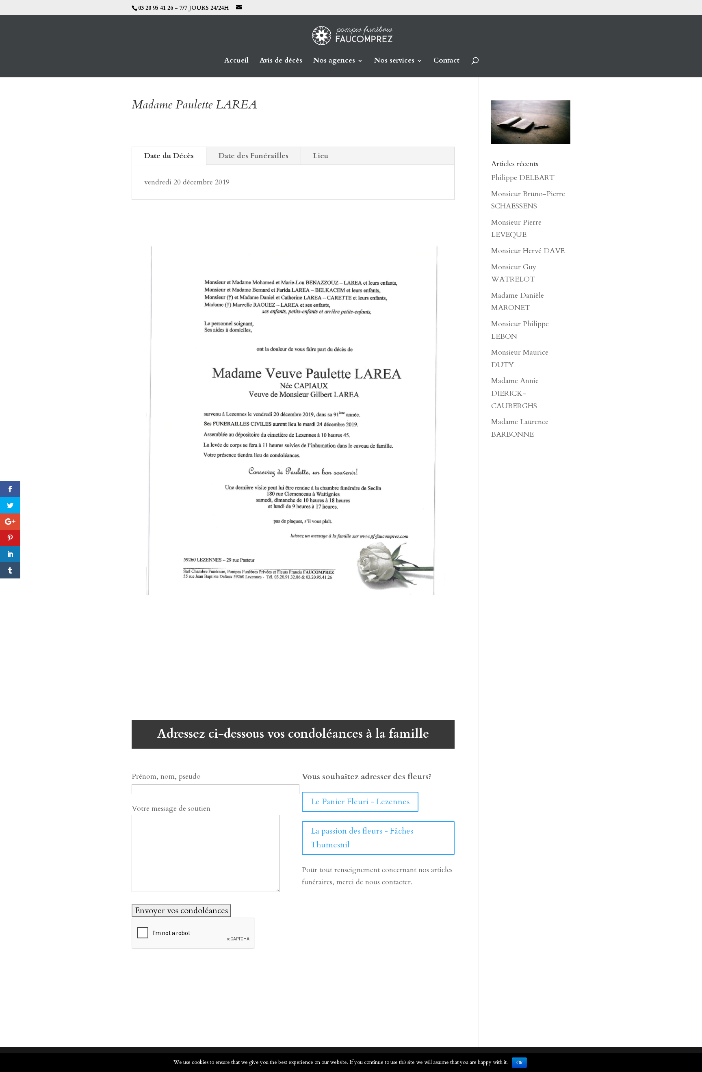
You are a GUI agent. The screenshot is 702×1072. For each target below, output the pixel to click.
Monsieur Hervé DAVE (528, 251)
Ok (519, 1063)
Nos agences (334, 61)
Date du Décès (169, 156)
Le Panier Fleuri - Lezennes (360, 801)
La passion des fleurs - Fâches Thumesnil (362, 837)
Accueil (236, 61)
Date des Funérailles (253, 156)
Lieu (320, 156)
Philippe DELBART (523, 178)
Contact (446, 61)
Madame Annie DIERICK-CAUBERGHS (515, 393)
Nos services (394, 61)
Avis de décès (281, 61)
